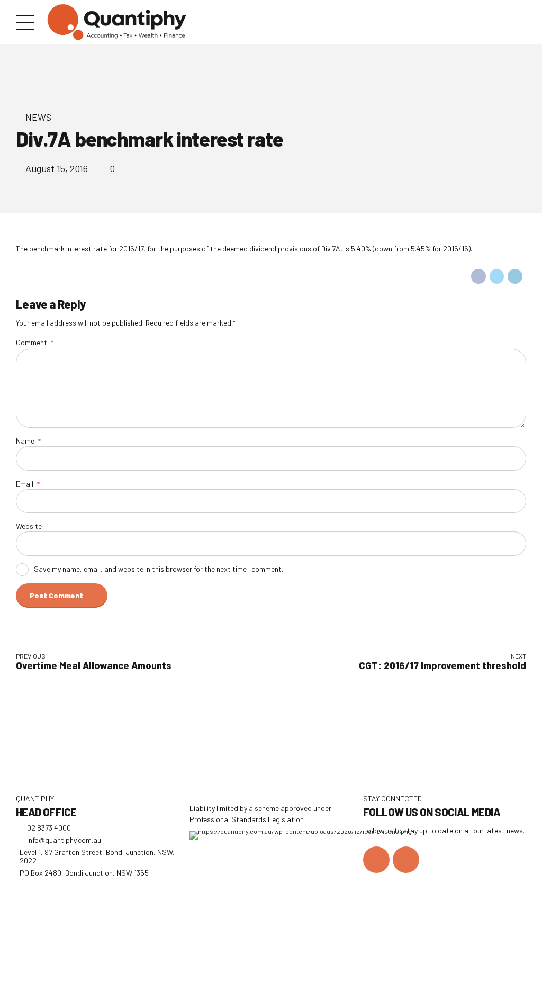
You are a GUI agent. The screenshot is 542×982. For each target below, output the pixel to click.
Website (29, 525)
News (38, 117)
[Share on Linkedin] (515, 276)
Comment (34, 342)
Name (28, 440)
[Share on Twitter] (497, 276)
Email (28, 483)
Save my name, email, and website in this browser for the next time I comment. (158, 568)
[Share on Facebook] (478, 276)
